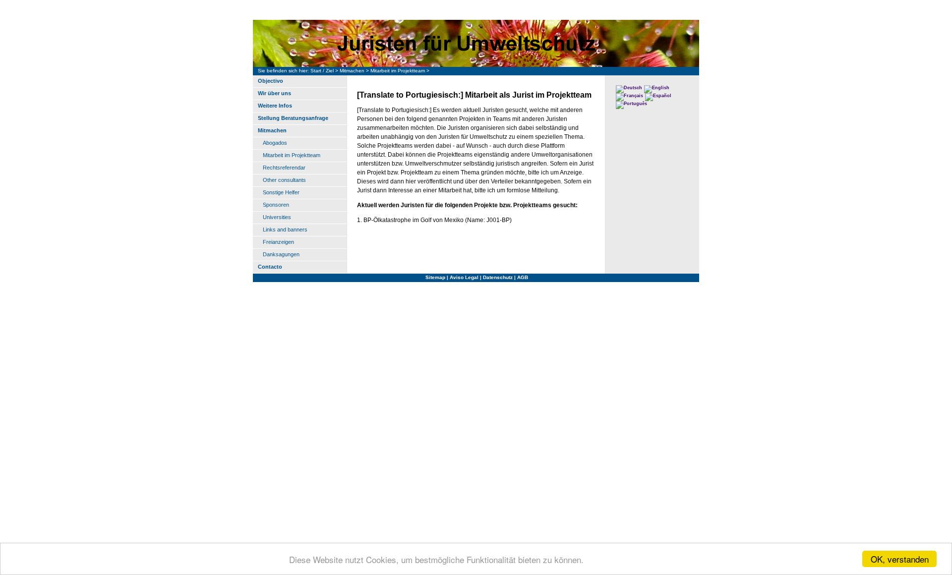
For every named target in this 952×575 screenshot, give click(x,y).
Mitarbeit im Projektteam (397, 70)
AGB (522, 277)
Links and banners (285, 229)
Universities (277, 217)
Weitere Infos (275, 106)
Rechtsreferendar (284, 168)
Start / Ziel (322, 70)
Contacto (270, 267)
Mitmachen (352, 70)
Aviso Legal (464, 277)
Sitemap (435, 277)
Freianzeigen (278, 242)
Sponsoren (276, 205)
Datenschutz (498, 277)
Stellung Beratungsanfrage (293, 118)
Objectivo (270, 81)
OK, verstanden (900, 559)
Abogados (275, 143)
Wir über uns (274, 93)
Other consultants (284, 180)
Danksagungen (281, 254)
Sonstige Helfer (281, 192)
